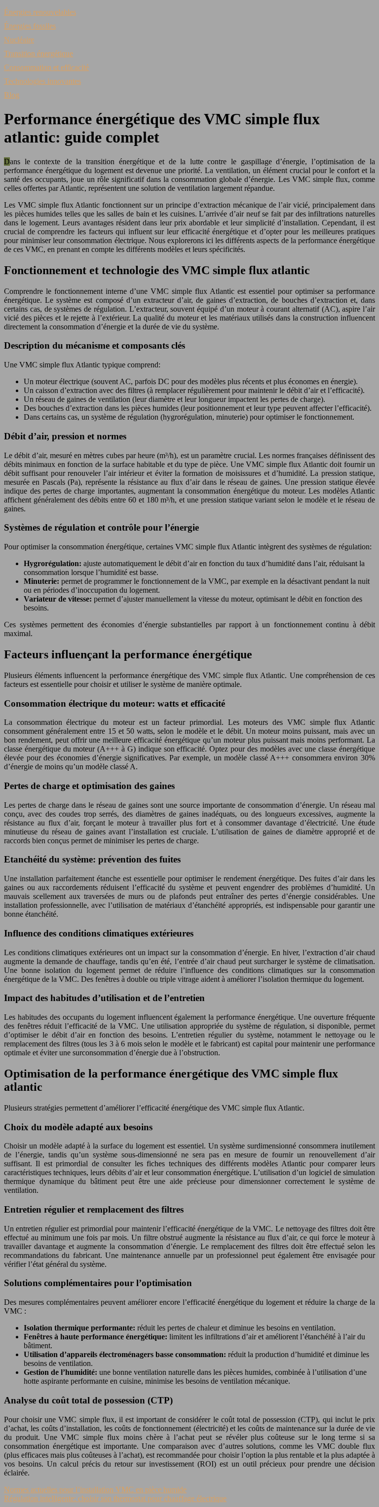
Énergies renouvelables (40, 12)
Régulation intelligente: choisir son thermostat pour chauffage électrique (115, 1498)
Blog (11, 95)
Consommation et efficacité (46, 67)
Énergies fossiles (30, 26)
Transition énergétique (38, 53)
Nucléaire (19, 40)
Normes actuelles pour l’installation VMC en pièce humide (95, 1489)
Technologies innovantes (42, 81)
